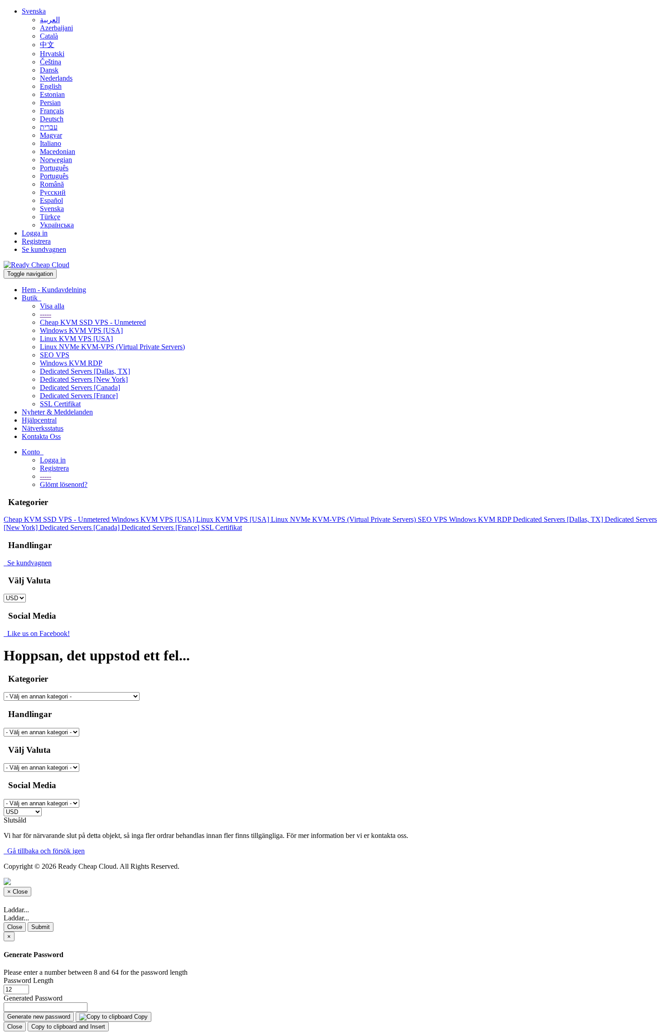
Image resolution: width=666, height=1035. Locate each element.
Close (14, 927)
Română (52, 184)
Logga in (35, 233)
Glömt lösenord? (63, 484)
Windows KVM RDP (71, 363)
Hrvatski (52, 54)
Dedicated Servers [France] (79, 396)
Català (49, 36)
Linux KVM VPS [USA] (76, 338)
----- (45, 314)
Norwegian (56, 160)
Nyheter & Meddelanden (57, 412)
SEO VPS (54, 355)
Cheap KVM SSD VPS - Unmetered (93, 322)
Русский (53, 192)
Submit (40, 927)
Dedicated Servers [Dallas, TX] (85, 371)
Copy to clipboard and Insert (68, 1026)
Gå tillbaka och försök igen (44, 851)
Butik (31, 298)
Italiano (50, 143)
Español (51, 200)
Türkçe (50, 217)
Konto (32, 452)
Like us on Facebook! (37, 633)
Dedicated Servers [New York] (84, 379)
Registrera (36, 241)
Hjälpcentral (39, 420)
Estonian (52, 94)
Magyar (51, 135)
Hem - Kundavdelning (54, 290)
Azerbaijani (56, 28)
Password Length (28, 980)
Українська (57, 225)
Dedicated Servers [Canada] (80, 387)
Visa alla (52, 306)
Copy (140, 1016)
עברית (49, 127)
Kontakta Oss (41, 436)
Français (52, 111)
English (51, 86)
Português (54, 168)
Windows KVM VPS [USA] (81, 330)
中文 (47, 44)
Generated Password (33, 998)
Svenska (34, 11)
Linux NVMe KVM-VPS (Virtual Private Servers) (112, 347)
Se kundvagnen (44, 249)
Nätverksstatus (42, 428)
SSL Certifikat (60, 404)
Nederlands (56, 78)
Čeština (50, 62)
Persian (50, 102)
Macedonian (57, 151)
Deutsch (51, 119)
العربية (50, 20)
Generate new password (38, 1016)
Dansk (49, 70)
